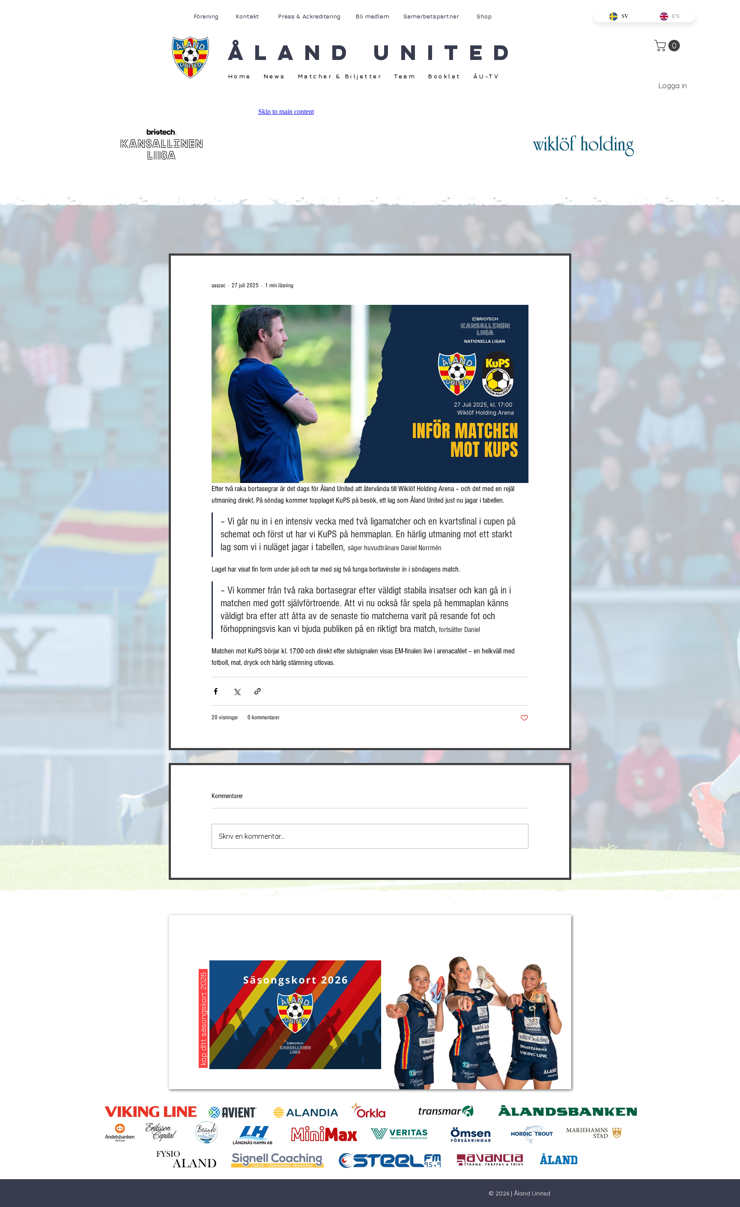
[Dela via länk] (258, 691)
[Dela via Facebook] (216, 691)
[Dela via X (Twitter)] (237, 691)
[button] (668, 45)
